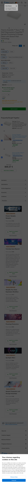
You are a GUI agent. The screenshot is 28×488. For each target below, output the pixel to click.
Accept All (14, 480)
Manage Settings (13, 477)
